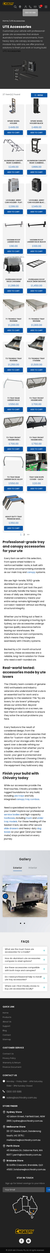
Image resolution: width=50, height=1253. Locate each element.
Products (7, 1017)
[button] (5, 896)
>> (28, 534)
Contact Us (8, 1053)
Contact (7, 1035)
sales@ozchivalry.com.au (22, 1097)
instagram (28, 1240)
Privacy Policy (9, 1058)
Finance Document (12, 1067)
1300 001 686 (14, 1091)
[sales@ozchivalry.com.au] (35, 6)
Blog (5, 1030)
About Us (7, 1021)
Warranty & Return (12, 1062)
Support (6, 1026)
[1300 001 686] (30, 7)
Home (5, 20)
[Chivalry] (8, 4)
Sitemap (7, 1039)
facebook (21, 1240)
